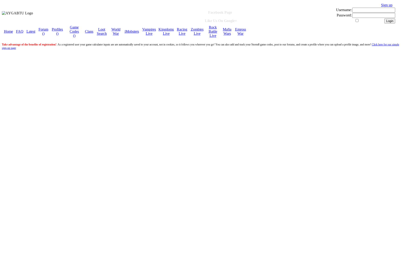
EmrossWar (240, 31)
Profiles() (57, 31)
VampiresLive (149, 31)
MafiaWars (227, 31)
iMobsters (132, 31)
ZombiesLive (197, 31)
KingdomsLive (166, 31)
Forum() (43, 31)
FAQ (19, 31)
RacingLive (182, 31)
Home (8, 31)
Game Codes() (74, 31)
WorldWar (115, 31)
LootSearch (102, 31)
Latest (30, 31)
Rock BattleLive (213, 31)
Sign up (386, 5)
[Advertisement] (111, 61)
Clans (89, 31)
